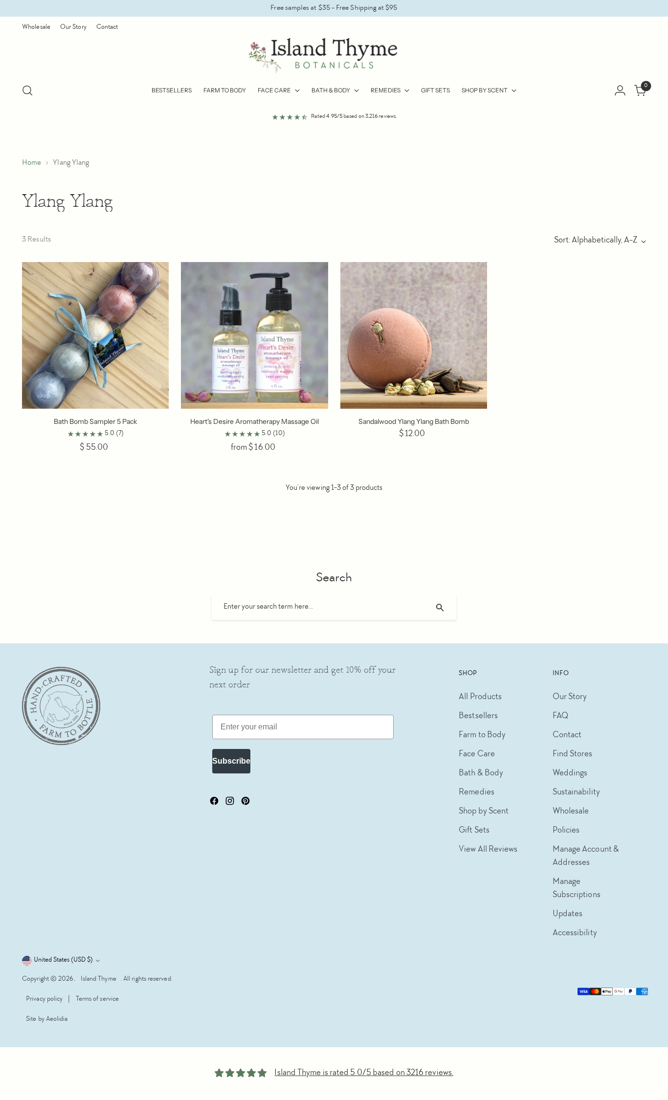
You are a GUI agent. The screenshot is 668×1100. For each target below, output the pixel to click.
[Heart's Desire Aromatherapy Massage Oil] (254, 335)
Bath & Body (481, 773)
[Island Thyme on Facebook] (215, 803)
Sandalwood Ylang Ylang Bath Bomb (413, 421)
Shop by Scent (484, 811)
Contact (567, 735)
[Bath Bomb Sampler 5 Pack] (95, 335)
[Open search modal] (27, 90)
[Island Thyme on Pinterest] (246, 803)
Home (31, 163)
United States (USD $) (63, 960)
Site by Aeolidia (46, 1019)
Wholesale (571, 811)
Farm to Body (482, 735)
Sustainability (576, 792)
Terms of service (97, 999)
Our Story (570, 697)
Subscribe (231, 761)
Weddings (570, 773)
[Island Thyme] (334, 56)
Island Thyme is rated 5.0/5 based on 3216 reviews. (363, 1073)
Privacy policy (44, 999)
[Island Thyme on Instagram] (231, 803)
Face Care (477, 754)
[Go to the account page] (620, 90)
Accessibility (575, 933)
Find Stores (573, 754)
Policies (566, 830)
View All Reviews (488, 849)
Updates (568, 914)
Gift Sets (474, 830)
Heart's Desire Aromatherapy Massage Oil (254, 421)
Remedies (476, 792)
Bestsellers (478, 716)
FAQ (560, 716)
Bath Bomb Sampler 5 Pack (95, 421)
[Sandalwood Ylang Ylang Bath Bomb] (413, 335)
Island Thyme (98, 979)
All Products (480, 697)
